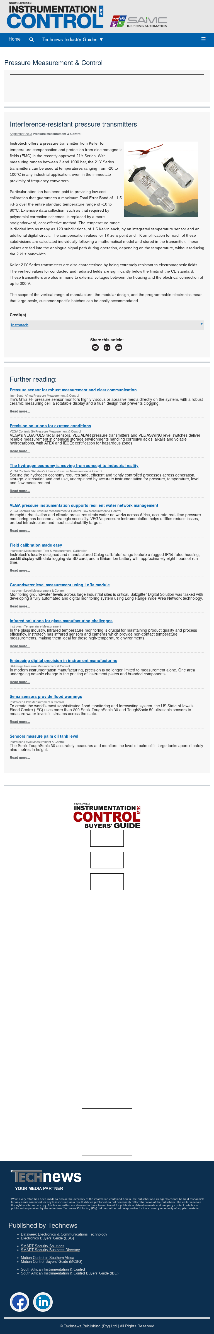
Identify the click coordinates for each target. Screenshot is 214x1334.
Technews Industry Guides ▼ (73, 39)
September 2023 (21, 133)
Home (15, 39)
